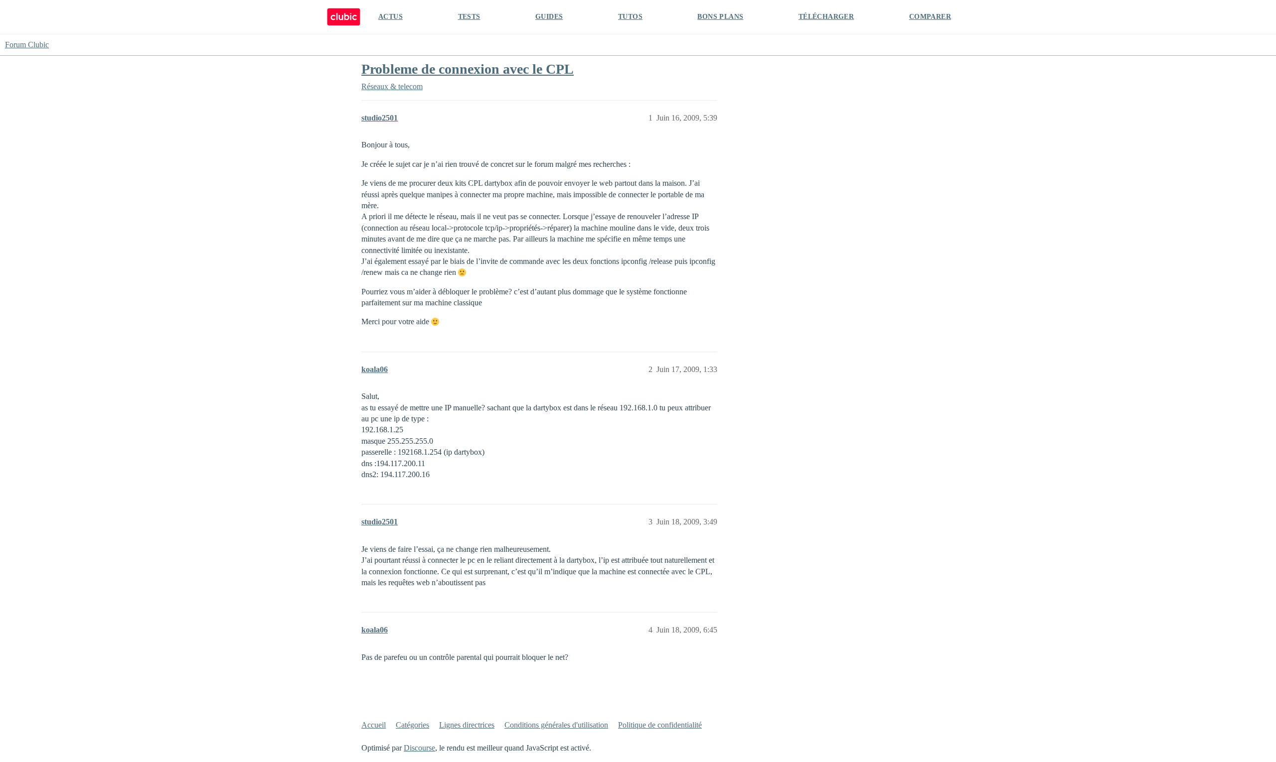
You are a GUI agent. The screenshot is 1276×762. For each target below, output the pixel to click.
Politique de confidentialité (660, 725)
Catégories (412, 725)
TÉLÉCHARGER (826, 16)
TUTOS (630, 16)
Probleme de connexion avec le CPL (467, 69)
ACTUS (390, 16)
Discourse (419, 748)
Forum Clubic (27, 44)
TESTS (469, 16)
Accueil (373, 725)
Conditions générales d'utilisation (556, 725)
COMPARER (930, 16)
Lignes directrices (466, 725)
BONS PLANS (720, 16)
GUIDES (549, 16)
